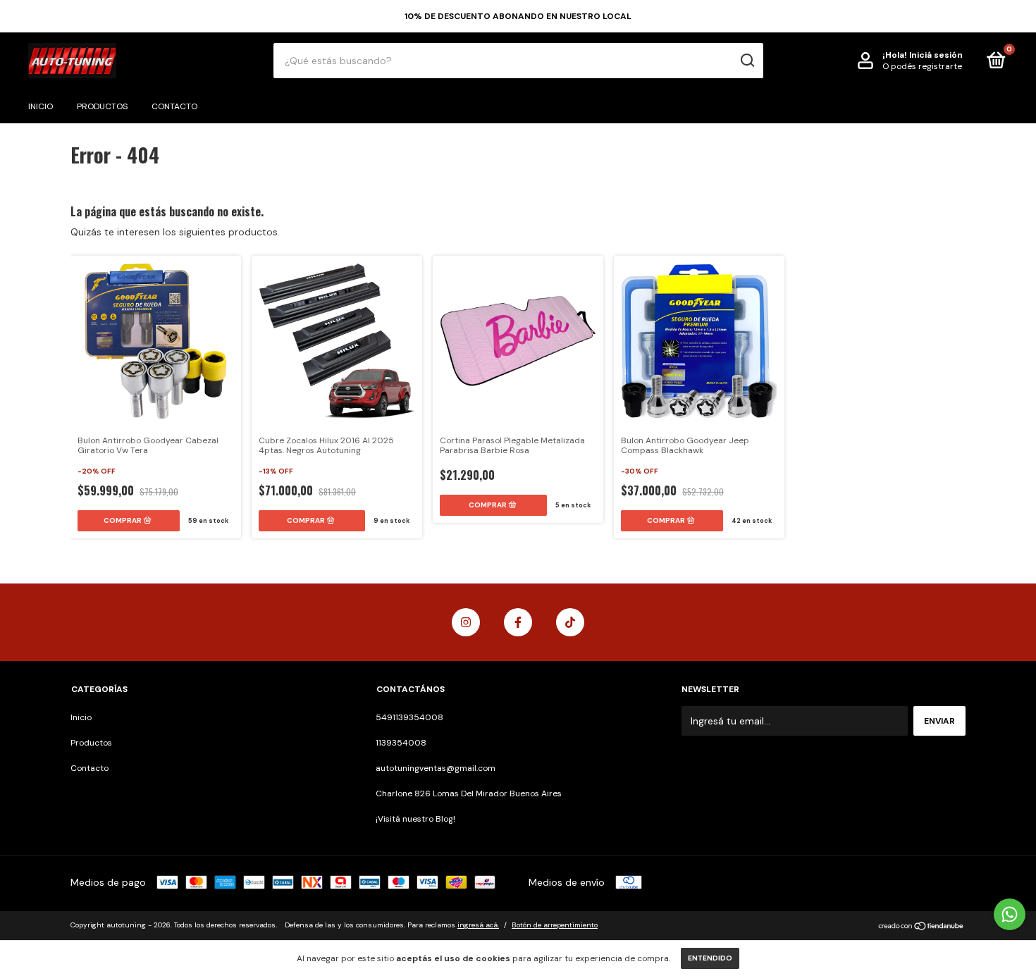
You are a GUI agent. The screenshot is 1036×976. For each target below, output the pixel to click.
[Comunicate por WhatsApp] (1009, 914)
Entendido (710, 958)
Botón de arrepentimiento (555, 924)
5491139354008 (409, 717)
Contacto (174, 106)
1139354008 (401, 742)
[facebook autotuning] (518, 622)
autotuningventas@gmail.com (435, 768)
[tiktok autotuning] (570, 622)
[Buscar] (746, 60)
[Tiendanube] (921, 926)
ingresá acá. (478, 924)
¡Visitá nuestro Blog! (415, 818)
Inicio (40, 106)
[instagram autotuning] (466, 622)
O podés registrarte (922, 66)
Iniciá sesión (936, 55)
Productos (102, 106)
